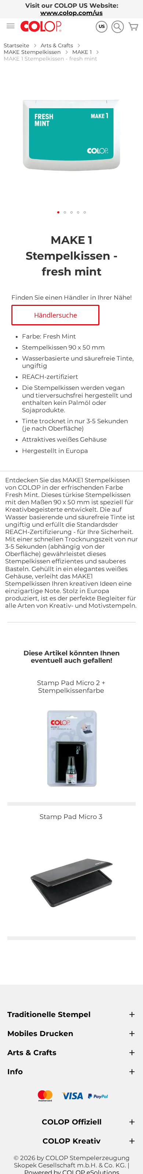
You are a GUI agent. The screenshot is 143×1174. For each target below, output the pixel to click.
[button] (58, 212)
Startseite (16, 45)
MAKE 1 (82, 52)
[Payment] (71, 1097)
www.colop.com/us (71, 13)
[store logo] (41, 27)
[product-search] (117, 26)
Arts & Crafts (57, 45)
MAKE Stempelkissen (32, 52)
